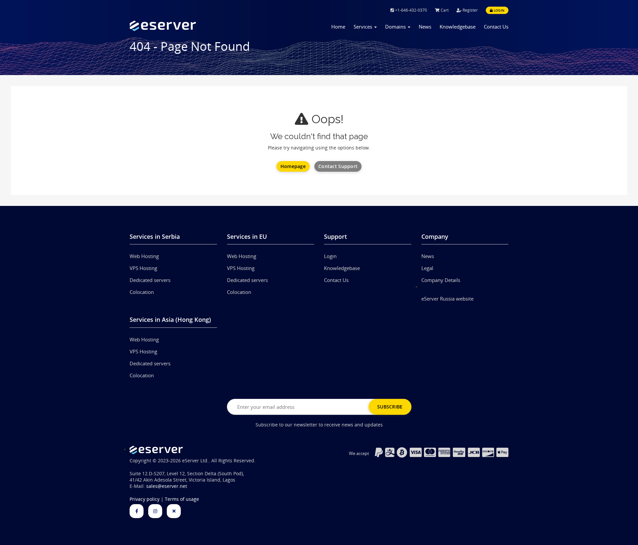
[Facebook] (137, 511)
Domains (396, 26)
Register (470, 10)
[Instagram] (155, 511)
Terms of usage (182, 499)
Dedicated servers (150, 280)
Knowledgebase (458, 26)
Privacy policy (145, 499)
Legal (427, 268)
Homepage (293, 166)
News (425, 26)
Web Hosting (144, 256)
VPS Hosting (143, 268)
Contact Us (496, 26)
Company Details (440, 280)
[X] (174, 511)
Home (338, 26)
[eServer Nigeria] (173, 26)
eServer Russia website (447, 298)
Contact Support (338, 166)
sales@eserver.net (166, 486)
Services (363, 26)
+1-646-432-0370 (410, 10)
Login (498, 10)
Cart (444, 10)
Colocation (142, 292)
